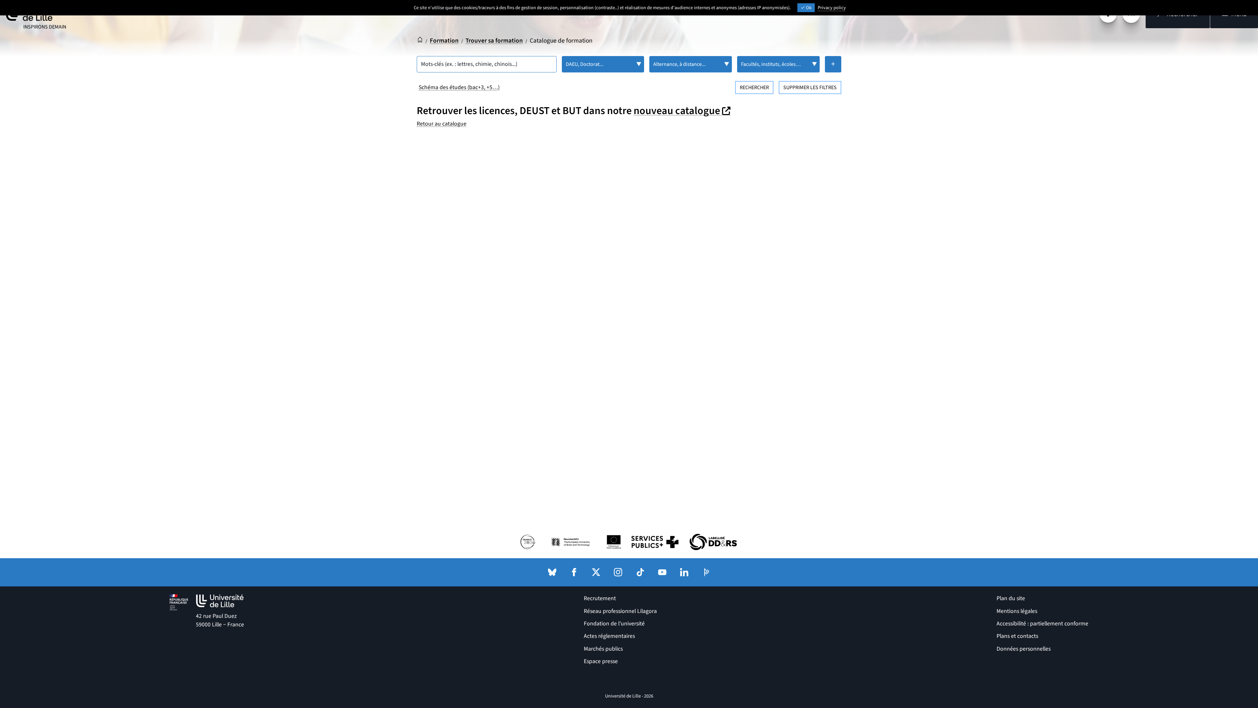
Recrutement (600, 598)
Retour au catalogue (442, 124)
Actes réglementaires (609, 636)
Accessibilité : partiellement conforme (1042, 624)
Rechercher (754, 87)
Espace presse (601, 661)
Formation (444, 40)
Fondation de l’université (614, 624)
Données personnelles (1024, 649)
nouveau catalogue (683, 110)
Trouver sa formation (494, 40)
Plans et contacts (1017, 636)
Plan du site (1011, 598)
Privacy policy (832, 7)
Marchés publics (603, 649)
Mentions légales (1017, 611)
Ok (808, 7)
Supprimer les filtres (810, 87)
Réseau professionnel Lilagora (620, 611)
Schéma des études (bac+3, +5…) (459, 87)
